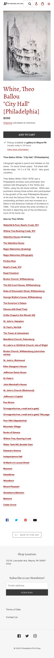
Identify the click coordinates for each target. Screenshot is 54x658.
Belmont (7, 498)
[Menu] (49, 3)
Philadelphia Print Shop (30, 648)
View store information (18, 149)
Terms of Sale (13, 609)
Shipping (7, 122)
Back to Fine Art (29, 535)
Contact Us (12, 617)
